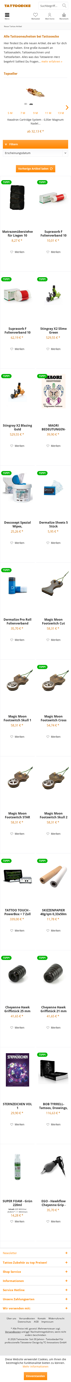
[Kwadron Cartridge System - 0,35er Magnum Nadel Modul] (35, 93)
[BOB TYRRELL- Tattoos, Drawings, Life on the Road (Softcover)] (53, 1070)
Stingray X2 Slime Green (53, 330)
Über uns (11, 1318)
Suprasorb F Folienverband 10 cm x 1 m (53, 233)
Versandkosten (27, 1318)
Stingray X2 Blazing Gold (17, 427)
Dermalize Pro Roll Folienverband (17, 621)
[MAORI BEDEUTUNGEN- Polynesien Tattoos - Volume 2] (53, 391)
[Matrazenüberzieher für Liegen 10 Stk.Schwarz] (17, 197)
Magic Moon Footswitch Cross (53, 718)
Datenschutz (24, 1321)
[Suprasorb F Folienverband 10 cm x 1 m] (53, 197)
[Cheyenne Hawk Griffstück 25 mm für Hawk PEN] (17, 973)
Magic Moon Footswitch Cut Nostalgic (53, 621)
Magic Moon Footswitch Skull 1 (17, 718)
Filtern (13, 144)
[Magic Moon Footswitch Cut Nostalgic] (53, 585)
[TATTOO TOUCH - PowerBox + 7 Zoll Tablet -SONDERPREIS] (17, 876)
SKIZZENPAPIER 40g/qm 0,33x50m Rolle (53, 912)
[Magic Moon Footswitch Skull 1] (17, 682)
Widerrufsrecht (56, 1318)
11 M (48, 113)
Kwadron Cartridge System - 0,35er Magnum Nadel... (35, 121)
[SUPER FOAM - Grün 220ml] (17, 1167)
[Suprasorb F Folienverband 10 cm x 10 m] (17, 294)
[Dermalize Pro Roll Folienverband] (17, 585)
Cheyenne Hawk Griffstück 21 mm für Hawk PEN (54, 1009)
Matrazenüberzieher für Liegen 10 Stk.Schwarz (17, 233)
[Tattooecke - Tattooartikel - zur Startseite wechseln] (18, 6)
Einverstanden (35, 1376)
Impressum (47, 1321)
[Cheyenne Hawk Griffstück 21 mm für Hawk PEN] (53, 973)
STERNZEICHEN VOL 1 (17, 1106)
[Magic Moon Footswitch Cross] (53, 682)
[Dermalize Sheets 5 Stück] (53, 488)
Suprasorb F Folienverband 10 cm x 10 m (17, 330)
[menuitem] (64, 16)
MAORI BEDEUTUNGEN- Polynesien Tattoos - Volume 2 (53, 427)
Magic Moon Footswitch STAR (17, 815)
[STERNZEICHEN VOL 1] (17, 1070)
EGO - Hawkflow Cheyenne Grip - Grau (53, 1203)
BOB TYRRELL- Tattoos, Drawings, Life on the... (53, 1106)
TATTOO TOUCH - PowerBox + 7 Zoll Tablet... (17, 912)
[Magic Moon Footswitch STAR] (17, 779)
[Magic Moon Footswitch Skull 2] (53, 779)
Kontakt (42, 1318)
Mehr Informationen (35, 1366)
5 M (10, 113)
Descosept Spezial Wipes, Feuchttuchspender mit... (17, 524)
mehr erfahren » (51, 61)
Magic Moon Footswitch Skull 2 (53, 815)
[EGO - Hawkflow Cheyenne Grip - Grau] (53, 1167)
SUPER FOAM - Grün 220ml (17, 1203)
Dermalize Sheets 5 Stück (53, 524)
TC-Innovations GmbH (54, 1342)
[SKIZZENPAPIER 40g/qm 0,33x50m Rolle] (53, 876)
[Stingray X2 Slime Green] (53, 294)
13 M (61, 113)
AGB (36, 1321)
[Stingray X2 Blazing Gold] (17, 391)
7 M (22, 113)
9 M (35, 113)
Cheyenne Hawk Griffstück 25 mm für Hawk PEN (17, 1009)
